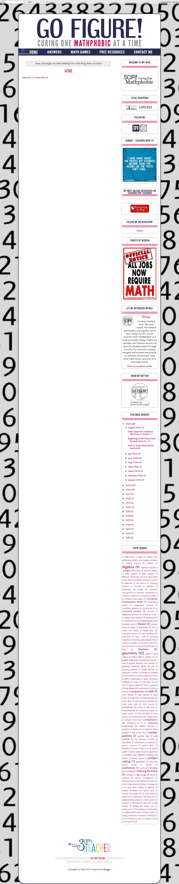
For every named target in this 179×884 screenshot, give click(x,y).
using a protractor (129, 815)
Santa (152, 775)
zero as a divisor (144, 819)
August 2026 (134, 427)
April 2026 (133, 466)
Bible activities (131, 574)
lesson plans (134, 685)
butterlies (128, 583)
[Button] (139, 399)
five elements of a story (131, 646)
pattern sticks (148, 745)
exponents (126, 637)
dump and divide (130, 630)
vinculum (142, 815)
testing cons (149, 806)
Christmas (126, 589)
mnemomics (137, 716)
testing (136, 806)
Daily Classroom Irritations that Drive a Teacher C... (140, 432)
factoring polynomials (141, 640)
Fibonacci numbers (129, 643)
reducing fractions (146, 771)
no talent (146, 729)
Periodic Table (138, 749)
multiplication (150, 719)
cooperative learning (143, 605)
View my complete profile (139, 366)
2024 (128, 489)
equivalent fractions (130, 634)
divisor (132, 627)
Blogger (107, 869)
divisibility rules (128, 624)
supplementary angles (131, 800)
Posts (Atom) (41, 77)
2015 (128, 529)
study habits (150, 794)
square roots (148, 790)
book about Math (150, 577)
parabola (151, 742)
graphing (145, 660)
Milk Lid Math (144, 714)
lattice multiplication (133, 679)
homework (129, 676)
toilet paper (152, 809)
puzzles (149, 765)
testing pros (127, 809)
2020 (129, 507)
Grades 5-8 (150, 657)
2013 (128, 537)
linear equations (150, 685)
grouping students (129, 669)
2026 (128, 423)
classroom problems (130, 596)
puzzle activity (129, 765)
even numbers (147, 633)
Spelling (151, 787)
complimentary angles (134, 599)
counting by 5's (148, 608)
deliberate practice (130, 614)
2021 (128, 503)
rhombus (129, 775)
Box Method (129, 580)
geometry (129, 653)
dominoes (143, 627)
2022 (128, 498)
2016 (128, 524)
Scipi (147, 317)
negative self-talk (146, 726)
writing (151, 815)
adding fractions (133, 563)
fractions (143, 649)
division (142, 624)
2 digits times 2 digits (132, 557)
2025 (128, 485)
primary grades (138, 758)
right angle (141, 775)
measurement (128, 710)
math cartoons (143, 695)
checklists (150, 586)
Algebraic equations (149, 568)
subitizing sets (149, 797)
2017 (128, 520)
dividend (139, 618)
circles (140, 589)
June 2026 (133, 458)
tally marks (136, 803)
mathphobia (127, 707)
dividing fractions (147, 621)
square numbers (130, 790)
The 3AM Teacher (97, 858)
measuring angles (146, 710)
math (151, 691)
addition (150, 563)
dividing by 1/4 (151, 618)
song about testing (135, 787)
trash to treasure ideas (146, 812)
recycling (129, 771)
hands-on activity (149, 672)
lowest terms (144, 688)
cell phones (141, 583)
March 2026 (134, 471)
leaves (136, 682)
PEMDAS (125, 749)
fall (154, 640)
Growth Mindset (147, 669)
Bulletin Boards (143, 580)
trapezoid (129, 812)
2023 (128, 494)
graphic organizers (130, 660)
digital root (128, 618)
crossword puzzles (131, 611)
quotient (143, 768)
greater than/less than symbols (142, 663)
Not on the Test (138, 733)
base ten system (150, 571)
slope (144, 784)
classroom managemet (145, 593)
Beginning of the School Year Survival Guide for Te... (142, 439)
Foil (123, 649)
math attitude (128, 695)
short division (142, 781)
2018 (128, 516)
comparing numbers (149, 596)
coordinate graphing (130, 608)
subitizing (136, 797)
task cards (147, 803)
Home (69, 71)
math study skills (129, 704)
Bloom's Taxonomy (131, 577)
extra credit (140, 637)
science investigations (144, 778)
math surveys (148, 704)
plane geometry (150, 752)
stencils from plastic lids (132, 794)
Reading (153, 768)
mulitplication (152, 717)
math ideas (126, 701)
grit (152, 666)
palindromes (139, 742)
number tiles (143, 736)
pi (148, 749)
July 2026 (133, 453)
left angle (146, 682)
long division (129, 688)
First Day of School (147, 643)
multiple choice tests (133, 720)
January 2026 (135, 480)
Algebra (128, 567)
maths (140, 707)
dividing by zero (130, 621)
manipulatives (137, 691)
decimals (150, 611)
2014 (128, 533)
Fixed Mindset (149, 646)
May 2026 (133, 462)
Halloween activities (130, 673)
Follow (139, 230)
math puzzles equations (145, 701)
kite (155, 676)
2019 (128, 511)
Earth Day (148, 630)
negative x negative (130, 729)
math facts (134, 698)
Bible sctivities (148, 574)
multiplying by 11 (134, 723)
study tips (126, 797)
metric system (128, 714)
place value (135, 751)
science (125, 778)
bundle (154, 580)
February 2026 (135, 475)
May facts (150, 707)
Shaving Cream (128, 781)
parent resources (129, 745)
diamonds (146, 615)
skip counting (134, 784)
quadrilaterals (128, 768)
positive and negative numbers (139, 755)
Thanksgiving (140, 809)
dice (155, 615)
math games (148, 698)
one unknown (140, 739)
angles (127, 570)
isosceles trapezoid (143, 676)
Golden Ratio (136, 657)
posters (125, 758)
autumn (138, 571)
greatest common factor (134, 666)
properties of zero (145, 761)
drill (153, 627)
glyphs (147, 654)
